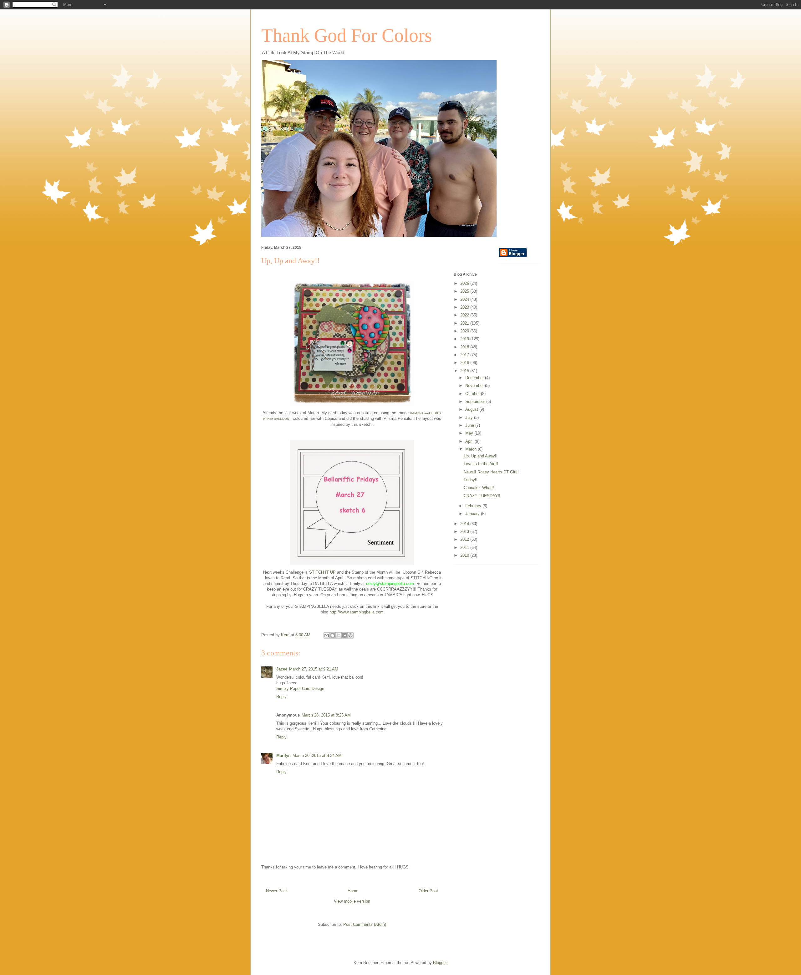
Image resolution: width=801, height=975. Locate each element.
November (475, 385)
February (473, 505)
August (472, 409)
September (475, 401)
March (471, 449)
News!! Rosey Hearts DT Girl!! (491, 472)
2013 (465, 531)
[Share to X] (338, 635)
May (469, 433)
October (473, 393)
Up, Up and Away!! (480, 456)
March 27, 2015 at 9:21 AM (313, 669)
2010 (465, 555)
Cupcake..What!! (479, 487)
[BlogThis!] (332, 635)
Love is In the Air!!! (481, 463)
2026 (465, 283)
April (470, 441)
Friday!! (470, 479)
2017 (465, 354)
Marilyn (283, 755)
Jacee (281, 669)
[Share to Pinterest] (350, 635)
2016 (465, 362)
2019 (465, 338)
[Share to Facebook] (344, 635)
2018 (465, 347)
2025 (465, 291)
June (470, 425)
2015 (465, 370)
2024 (465, 299)
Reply (281, 696)
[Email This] (327, 635)
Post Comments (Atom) (364, 924)
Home (353, 891)
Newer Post (276, 891)
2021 (465, 323)
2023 (465, 307)
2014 (465, 523)
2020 (465, 331)
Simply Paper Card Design (300, 688)
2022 (465, 315)
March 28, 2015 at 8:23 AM (326, 715)
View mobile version (352, 901)
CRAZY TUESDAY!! (482, 495)
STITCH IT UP (322, 572)
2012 (465, 539)
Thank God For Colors (346, 35)
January (473, 513)
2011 (465, 547)
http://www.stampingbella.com (356, 612)
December (475, 377)
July (469, 417)
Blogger (439, 962)
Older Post (428, 891)
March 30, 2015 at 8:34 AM (317, 755)
